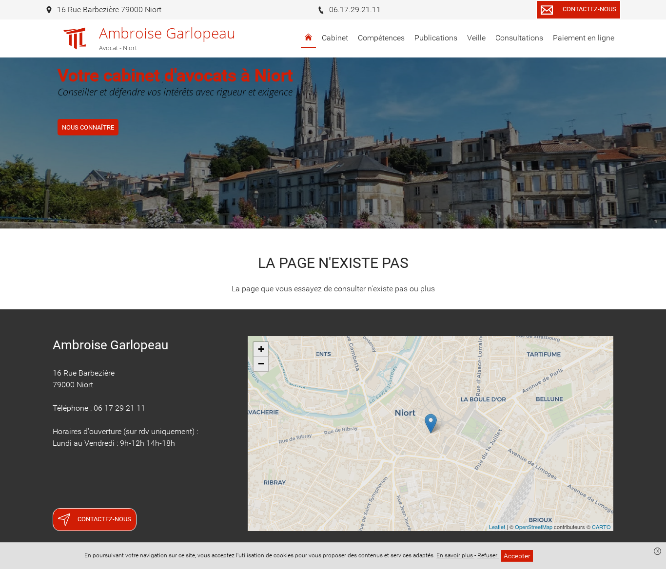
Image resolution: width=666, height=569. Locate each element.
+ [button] (261, 349)
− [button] (261, 364)
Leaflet (497, 527)
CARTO (601, 527)
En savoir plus (455, 555)
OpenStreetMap (533, 527)
